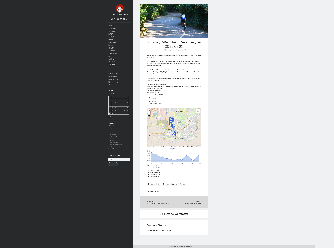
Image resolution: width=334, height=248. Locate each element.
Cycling (110, 128)
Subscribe (113, 164)
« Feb (109, 117)
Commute (112, 132)
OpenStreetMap (162, 146)
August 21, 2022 (181, 50)
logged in (157, 230)
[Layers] (198, 111)
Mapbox (198, 146)
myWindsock (152, 90)
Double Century (113, 136)
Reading (110, 148)
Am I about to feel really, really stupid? (158, 203)
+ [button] (149, 111)
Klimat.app (159, 88)
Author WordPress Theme (175, 246)
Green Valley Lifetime (115, 144)
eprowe (172, 50)
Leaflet (153, 146)
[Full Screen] (149, 116)
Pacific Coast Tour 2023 (115, 146)
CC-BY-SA (189, 146)
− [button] (149, 113)
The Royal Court (119, 14)
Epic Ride (112, 138)
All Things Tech (111, 125)
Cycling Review (113, 134)
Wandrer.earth (161, 84)
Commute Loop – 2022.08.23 (192, 203)
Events (111, 140)
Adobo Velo (112, 130)
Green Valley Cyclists (114, 142)
